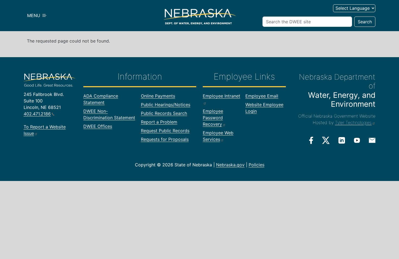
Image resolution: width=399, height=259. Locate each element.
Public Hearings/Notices (165, 104)
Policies (256, 164)
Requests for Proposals (165, 139)
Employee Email (261, 96)
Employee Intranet (221, 96)
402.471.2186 (37, 113)
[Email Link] (372, 140)
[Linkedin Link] (341, 140)
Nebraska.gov (230, 164)
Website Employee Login (264, 108)
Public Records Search (164, 113)
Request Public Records (165, 130)
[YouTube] (357, 140)
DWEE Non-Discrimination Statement (109, 114)
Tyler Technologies (353, 122)
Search (365, 21)
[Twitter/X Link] (326, 140)
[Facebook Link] (311, 140)
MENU (34, 15)
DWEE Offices (97, 126)
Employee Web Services (218, 136)
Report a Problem (159, 122)
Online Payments (158, 96)
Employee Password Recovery (213, 117)
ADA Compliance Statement (100, 99)
